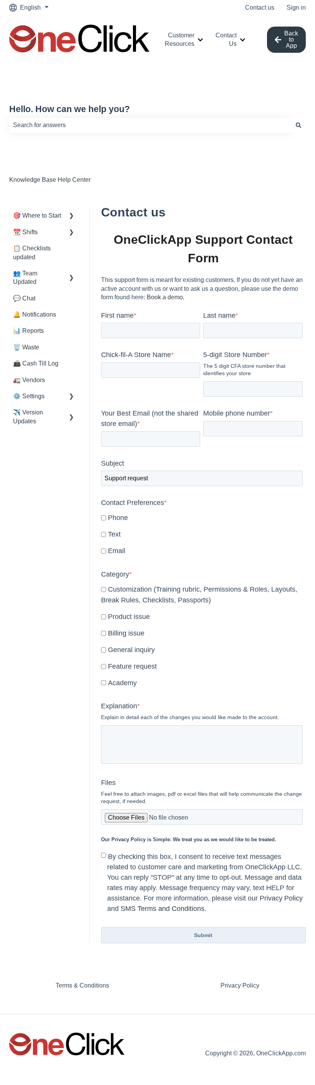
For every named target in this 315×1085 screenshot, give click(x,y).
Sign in (296, 7)
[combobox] (150, 125)
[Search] (298, 125)
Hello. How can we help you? (69, 109)
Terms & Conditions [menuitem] (82, 985)
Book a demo (165, 297)
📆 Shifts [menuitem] (25, 232)
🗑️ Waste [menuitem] (26, 347)
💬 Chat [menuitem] (24, 298)
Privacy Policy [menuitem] (239, 985)
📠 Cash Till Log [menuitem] (35, 363)
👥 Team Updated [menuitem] (25, 277)
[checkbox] (202, 535)
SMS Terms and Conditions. (163, 908)
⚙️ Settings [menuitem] (29, 396)
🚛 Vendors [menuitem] (29, 380)
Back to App (291, 39)
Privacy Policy (281, 898)
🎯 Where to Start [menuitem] (37, 215)
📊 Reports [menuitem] (28, 330)
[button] (71, 216)
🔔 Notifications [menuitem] (34, 314)
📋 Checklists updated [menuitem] (32, 252)
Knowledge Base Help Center (50, 179)
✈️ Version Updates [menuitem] (28, 416)
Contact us (259, 7)
